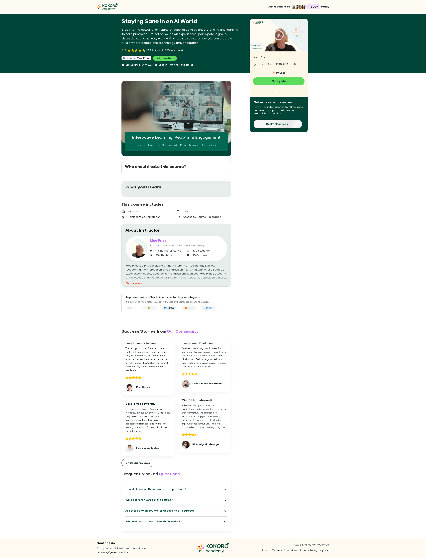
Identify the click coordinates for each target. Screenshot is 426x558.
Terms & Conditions (284, 550)
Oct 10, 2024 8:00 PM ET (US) (278, 64)
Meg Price (143, 58)
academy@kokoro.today (112, 552)
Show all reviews (138, 463)
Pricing (266, 550)
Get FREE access (277, 124)
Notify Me (279, 81)
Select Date (259, 57)
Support (324, 550)
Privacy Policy (308, 550)
